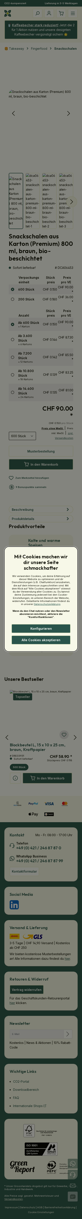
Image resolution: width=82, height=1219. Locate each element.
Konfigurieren (41, 628)
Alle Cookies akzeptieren (41, 640)
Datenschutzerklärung (47, 604)
